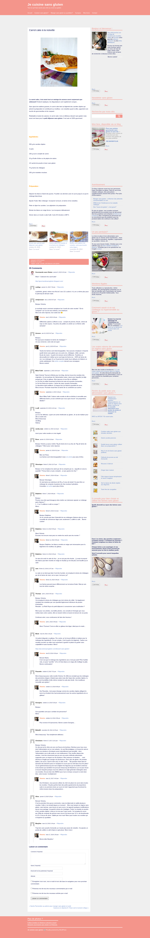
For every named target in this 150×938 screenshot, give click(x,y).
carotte (37, 263)
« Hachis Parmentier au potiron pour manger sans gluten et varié (50, 906)
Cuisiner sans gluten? (41, 13)
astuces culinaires (112, 40)
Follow (34, 225)
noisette (42, 263)
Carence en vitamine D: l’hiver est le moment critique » (71, 908)
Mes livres (86, 13)
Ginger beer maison (107, 470)
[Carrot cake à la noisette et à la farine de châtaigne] (58, 237)
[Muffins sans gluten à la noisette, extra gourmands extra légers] (79, 237)
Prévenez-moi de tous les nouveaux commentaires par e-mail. (52, 888)
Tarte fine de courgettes (108, 489)
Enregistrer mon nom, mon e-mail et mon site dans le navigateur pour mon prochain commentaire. (59, 883)
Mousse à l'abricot (107, 463)
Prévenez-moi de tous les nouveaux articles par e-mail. (50, 893)
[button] (59, 62)
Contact (94, 13)
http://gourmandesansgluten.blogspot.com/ (49, 281)
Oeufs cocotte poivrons (108, 438)
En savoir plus (108, 416)
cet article (69, 457)
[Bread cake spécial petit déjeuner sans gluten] (38, 237)
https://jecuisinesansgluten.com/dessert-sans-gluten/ (52, 649)
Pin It (30, 224)
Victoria (42, 260)
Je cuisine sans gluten (45, 4)
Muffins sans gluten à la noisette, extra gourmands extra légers (78, 245)
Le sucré (39, 261)
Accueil (30, 13)
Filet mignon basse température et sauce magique (111, 477)
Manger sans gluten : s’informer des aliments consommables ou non (107, 199)
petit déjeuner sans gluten (52, 263)
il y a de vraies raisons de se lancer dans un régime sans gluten (106, 371)
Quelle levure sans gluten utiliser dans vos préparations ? (111, 445)
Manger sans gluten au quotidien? (62, 13)
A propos (78, 13)
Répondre (71, 272)
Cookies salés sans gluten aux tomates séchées (111, 432)
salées (109, 37)
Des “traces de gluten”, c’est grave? (104, 207)
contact (99, 249)
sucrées (116, 37)
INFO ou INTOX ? (98, 416)
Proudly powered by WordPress (56, 930)
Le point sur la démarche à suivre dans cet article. (115, 328)
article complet (59, 361)
